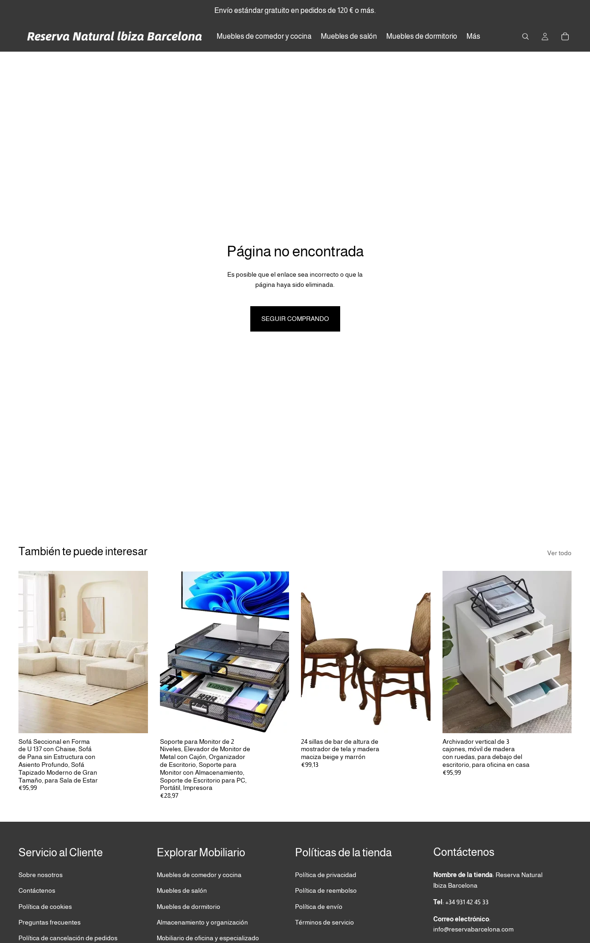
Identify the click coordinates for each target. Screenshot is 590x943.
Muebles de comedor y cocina (199, 874)
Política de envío (318, 906)
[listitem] (473, 36)
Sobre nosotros (40, 874)
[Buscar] (525, 36)
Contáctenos (36, 890)
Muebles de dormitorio (188, 906)
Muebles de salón (182, 890)
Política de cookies (45, 906)
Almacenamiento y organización (202, 922)
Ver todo (559, 553)
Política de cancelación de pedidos (68, 938)
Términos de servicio (324, 922)
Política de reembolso (326, 890)
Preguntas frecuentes (49, 922)
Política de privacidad (325, 874)
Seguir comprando (295, 318)
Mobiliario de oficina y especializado (208, 938)
